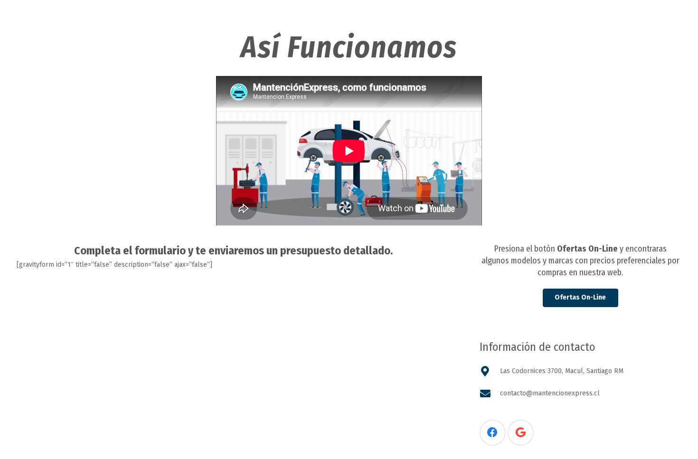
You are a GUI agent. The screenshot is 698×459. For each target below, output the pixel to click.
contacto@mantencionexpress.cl (550, 393)
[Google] (521, 433)
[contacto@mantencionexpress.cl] (490, 393)
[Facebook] (493, 433)
